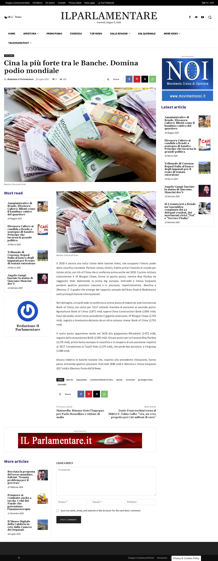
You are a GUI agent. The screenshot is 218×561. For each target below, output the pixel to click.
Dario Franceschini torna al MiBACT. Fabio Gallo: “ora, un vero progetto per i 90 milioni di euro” (132, 414)
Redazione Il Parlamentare (20, 79)
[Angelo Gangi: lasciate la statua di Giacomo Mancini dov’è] (42, 279)
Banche (69, 379)
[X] (144, 79)
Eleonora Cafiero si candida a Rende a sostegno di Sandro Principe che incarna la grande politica (20, 233)
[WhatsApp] (152, 79)
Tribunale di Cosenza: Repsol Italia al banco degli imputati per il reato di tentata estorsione (21, 258)
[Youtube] (202, 17)
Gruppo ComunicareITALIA (141, 557)
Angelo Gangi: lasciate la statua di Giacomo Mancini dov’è (20, 280)
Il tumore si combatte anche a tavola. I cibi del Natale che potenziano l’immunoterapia (19, 502)
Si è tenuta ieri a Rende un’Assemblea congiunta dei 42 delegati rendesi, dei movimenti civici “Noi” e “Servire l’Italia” (180, 211)
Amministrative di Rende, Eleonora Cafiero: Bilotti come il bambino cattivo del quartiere (21, 209)
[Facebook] (190, 17)
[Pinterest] (137, 79)
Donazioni (162, 557)
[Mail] (196, 17)
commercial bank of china (101, 379)
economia (130, 379)
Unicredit (62, 384)
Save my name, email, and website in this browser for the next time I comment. (101, 510)
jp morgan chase (145, 379)
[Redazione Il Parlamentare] (28, 311)
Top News (9, 56)
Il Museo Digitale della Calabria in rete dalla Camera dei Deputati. (19, 526)
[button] (210, 17)
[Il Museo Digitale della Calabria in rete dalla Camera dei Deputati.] (42, 525)
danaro (119, 379)
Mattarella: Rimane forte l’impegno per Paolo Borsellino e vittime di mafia (80, 414)
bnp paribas (81, 379)
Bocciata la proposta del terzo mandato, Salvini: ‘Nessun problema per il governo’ (21, 477)
